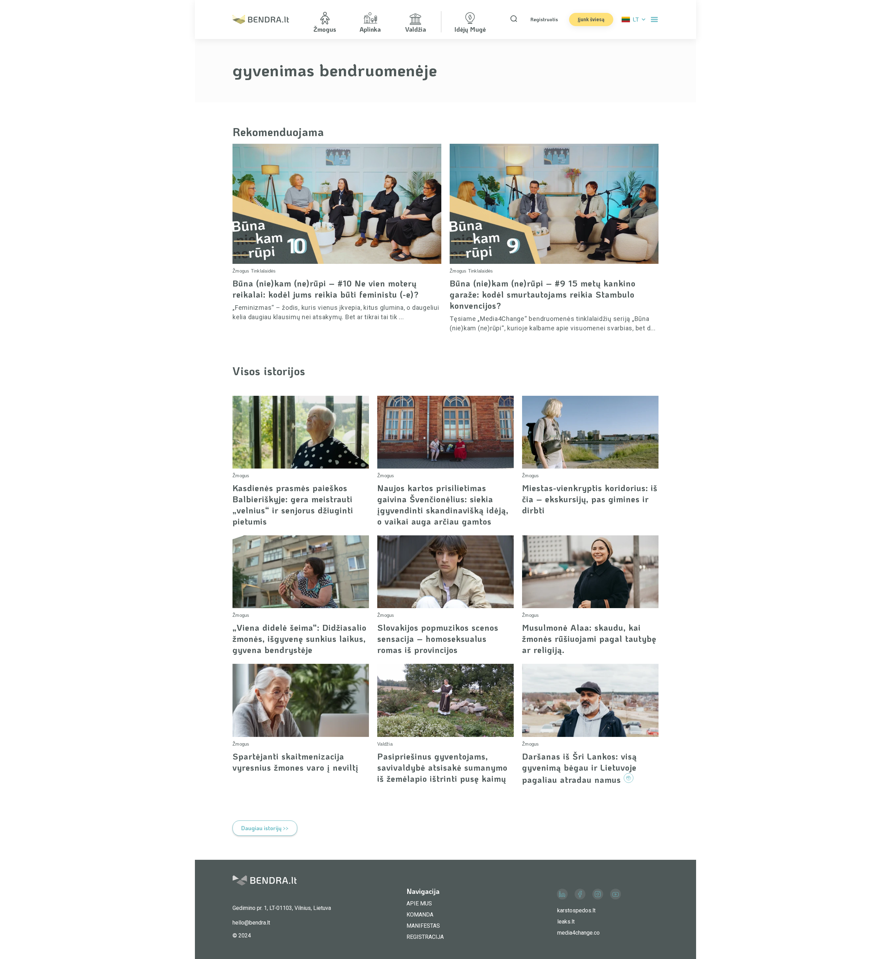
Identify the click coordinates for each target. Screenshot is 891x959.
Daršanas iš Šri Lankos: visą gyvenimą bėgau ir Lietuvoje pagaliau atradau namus (579, 768)
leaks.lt (566, 921)
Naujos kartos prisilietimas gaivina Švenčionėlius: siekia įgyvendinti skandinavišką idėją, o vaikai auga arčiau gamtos (442, 504)
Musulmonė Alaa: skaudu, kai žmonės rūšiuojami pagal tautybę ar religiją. (589, 638)
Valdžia (385, 744)
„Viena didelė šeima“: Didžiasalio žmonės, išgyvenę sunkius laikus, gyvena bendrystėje (299, 638)
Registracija (425, 937)
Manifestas (423, 925)
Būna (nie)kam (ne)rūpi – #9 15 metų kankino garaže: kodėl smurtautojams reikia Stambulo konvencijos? (543, 294)
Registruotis (544, 19)
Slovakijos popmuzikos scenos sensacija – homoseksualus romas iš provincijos (437, 638)
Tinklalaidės (263, 271)
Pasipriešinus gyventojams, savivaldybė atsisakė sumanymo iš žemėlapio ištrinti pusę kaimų (442, 767)
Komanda (420, 914)
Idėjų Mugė (470, 29)
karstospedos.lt (576, 910)
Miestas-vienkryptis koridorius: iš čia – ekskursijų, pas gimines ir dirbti (589, 499)
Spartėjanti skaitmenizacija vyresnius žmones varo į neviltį (295, 762)
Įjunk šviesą (591, 19)
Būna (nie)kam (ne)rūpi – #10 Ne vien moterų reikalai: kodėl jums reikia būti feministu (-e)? (325, 289)
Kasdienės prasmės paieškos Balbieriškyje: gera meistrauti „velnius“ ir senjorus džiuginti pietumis (292, 504)
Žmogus (241, 271)
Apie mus (419, 903)
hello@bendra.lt (251, 922)
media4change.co (578, 932)
